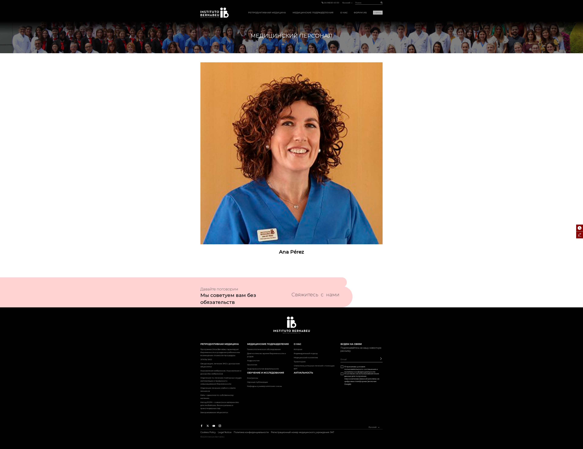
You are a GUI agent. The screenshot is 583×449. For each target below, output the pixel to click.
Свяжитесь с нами (315, 295)
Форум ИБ (360, 12)
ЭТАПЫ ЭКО (206, 359)
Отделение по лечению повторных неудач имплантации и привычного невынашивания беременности (221, 381)
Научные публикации (257, 382)
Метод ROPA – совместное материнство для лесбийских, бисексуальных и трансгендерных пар (219, 405)
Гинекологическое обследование (264, 349)
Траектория (299, 361)
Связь (378, 12)
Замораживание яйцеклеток (214, 412)
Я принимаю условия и (361, 369)
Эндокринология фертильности (263, 369)
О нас (344, 12)
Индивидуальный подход (305, 353)
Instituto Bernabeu (214, 13)
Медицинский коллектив (306, 357)
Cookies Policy (208, 432)
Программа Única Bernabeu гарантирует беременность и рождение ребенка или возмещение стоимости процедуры (220, 352)
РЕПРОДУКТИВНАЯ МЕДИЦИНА (267, 12)
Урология (252, 364)
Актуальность (303, 372)
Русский (346, 3)
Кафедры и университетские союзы (264, 386)
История (298, 349)
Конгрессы (252, 378)
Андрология (253, 360)
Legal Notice (225, 432)
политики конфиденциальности (359, 372)
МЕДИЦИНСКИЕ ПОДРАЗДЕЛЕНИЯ (313, 12)
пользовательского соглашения (360, 369)
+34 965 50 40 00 (331, 3)
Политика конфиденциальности (251, 432)
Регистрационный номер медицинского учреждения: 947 (302, 432)
